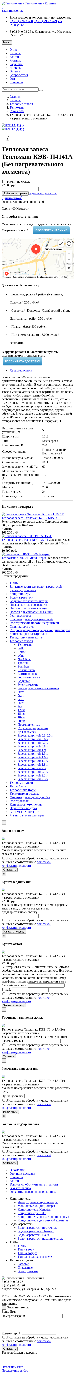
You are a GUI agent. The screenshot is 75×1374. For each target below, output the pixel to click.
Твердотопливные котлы (26, 637)
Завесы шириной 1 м (32, 750)
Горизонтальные (29, 677)
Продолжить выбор (15, 1370)
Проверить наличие (51, 230)
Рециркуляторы (20, 615)
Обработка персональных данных (33, 1191)
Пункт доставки (13, 1096)
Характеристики (21, 370)
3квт (21, 692)
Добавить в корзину (15, 193)
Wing (21, 655)
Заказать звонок (20, 1188)
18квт (21, 717)
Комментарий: (11, 1333)
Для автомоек (27, 732)
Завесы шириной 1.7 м (33, 761)
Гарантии (16, 64)
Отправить (9, 869)
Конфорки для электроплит (28, 633)
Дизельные (25, 1267)
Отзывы (15, 71)
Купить (7, 529)
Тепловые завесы (21, 104)
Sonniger (23, 666)
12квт (21, 710)
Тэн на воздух (27, 1253)
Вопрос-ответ (19, 75)
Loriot (21, 652)
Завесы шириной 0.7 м (33, 742)
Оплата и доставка (22, 1173)
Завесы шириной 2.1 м (33, 771)
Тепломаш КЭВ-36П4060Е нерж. (24, 558)
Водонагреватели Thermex (36, 1231)
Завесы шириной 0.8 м (33, 746)
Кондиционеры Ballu (32, 1213)
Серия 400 (17, 111)
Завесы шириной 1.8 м (33, 764)
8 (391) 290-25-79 (45, 21)
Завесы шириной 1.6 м (33, 757)
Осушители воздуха (23, 808)
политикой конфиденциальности (26, 863)
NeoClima (24, 659)
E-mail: (7, 989)
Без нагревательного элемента (38, 688)
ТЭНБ (22, 1245)
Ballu (21, 648)
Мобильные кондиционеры (36, 1206)
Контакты (16, 82)
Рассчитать (10, 1111)
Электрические (28, 684)
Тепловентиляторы (23, 790)
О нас (13, 49)
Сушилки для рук (22, 626)
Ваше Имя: (9, 1311)
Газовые (23, 1264)
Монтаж (15, 60)
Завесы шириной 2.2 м (33, 775)
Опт (12, 78)
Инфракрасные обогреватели (29, 604)
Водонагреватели (21, 597)
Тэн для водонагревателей (36, 1256)
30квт (21, 721)
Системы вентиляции (24, 811)
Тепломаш (17, 107)
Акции (14, 57)
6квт (21, 699)
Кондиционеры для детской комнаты (43, 1220)
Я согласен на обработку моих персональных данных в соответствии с (35, 862)
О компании (18, 1170)
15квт (21, 713)
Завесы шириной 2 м (32, 768)
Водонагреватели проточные (37, 1227)
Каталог (15, 53)
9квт (21, 706)
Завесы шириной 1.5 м (33, 753)
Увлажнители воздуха (24, 793)
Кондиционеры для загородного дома (43, 1216)
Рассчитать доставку (22, 361)
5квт (21, 695)
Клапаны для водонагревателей (31, 619)
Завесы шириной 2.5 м (33, 779)
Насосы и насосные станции (29, 608)
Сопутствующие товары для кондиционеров (40, 630)
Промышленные (29, 724)
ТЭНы (14, 583)
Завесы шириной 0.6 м (33, 739)
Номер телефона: (13, 1315)
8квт (21, 702)
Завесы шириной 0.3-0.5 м (35, 735)
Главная (15, 96)
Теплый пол (18, 786)
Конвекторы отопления (26, 804)
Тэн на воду (26, 1249)
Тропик (23, 663)
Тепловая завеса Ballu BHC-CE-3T (25, 539)
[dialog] (43, 193)
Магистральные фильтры (27, 815)
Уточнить (8, 1056)
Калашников (26, 670)
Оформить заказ (12, 1367)
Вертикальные (27, 673)
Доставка (16, 67)
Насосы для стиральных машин (31, 612)
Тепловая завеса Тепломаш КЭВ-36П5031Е (31, 518)
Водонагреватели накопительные (40, 1238)
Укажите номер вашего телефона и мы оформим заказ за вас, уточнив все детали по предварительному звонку (35, 908)
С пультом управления (33, 728)
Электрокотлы (19, 801)
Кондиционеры (20, 593)
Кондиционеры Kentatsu (34, 1209)
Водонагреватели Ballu (33, 1235)
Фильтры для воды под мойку (30, 797)
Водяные (24, 681)
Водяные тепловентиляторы (29, 601)
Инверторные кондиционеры (38, 1202)
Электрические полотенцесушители (34, 623)
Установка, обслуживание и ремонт (34, 1184)
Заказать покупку (13, 931)
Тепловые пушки (21, 782)
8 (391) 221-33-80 (21, 21)
